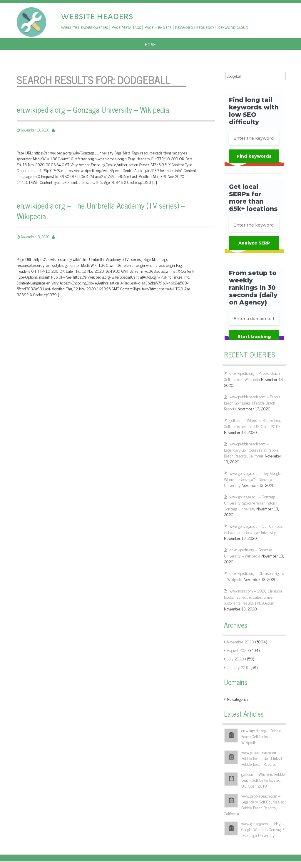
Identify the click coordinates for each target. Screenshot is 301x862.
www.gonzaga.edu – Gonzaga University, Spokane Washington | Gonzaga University (250, 502)
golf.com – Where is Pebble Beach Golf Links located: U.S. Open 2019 (254, 423)
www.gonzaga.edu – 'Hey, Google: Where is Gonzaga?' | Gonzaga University (252, 479)
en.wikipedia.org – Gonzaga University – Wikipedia (93, 109)
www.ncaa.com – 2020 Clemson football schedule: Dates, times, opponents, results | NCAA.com (253, 596)
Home (150, 44)
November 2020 (240, 641)
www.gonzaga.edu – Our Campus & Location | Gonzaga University (253, 528)
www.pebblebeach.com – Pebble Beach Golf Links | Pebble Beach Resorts (252, 402)
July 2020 (235, 658)
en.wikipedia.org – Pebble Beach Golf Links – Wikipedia (252, 376)
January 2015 (238, 667)
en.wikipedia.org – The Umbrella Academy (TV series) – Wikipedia (101, 211)
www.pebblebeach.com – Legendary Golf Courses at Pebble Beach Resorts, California (251, 449)
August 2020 (238, 650)
